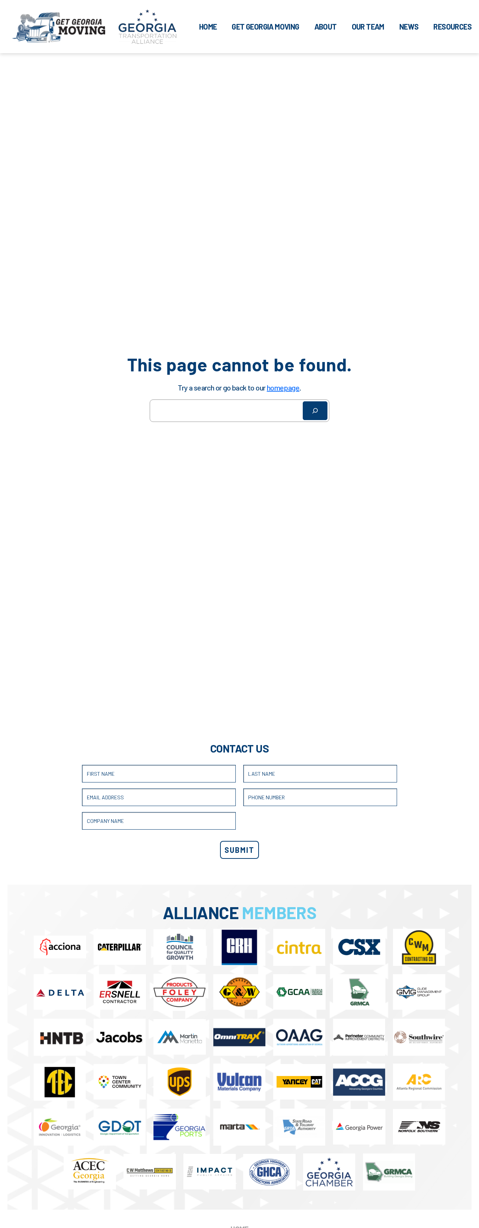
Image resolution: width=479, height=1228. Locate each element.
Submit (239, 849)
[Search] (315, 410)
